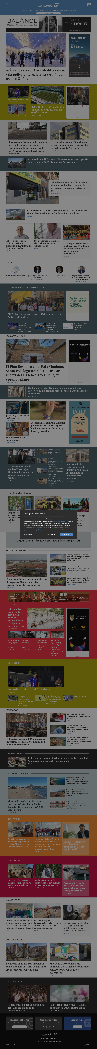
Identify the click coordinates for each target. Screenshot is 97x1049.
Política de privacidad (41, 530)
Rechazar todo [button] (51, 534)
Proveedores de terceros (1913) (61, 521)
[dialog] (48, 524)
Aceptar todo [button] (66, 534)
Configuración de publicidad (36, 529)
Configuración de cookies (30, 530)
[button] (28, 535)
